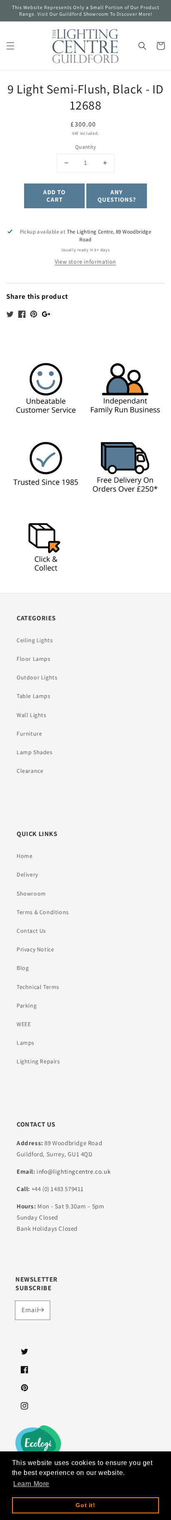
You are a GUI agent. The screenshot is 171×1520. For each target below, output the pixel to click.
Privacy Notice (35, 949)
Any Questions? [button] (117, 195)
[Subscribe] (41, 1310)
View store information (85, 261)
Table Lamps (34, 696)
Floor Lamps (34, 658)
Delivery (27, 874)
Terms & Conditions (43, 912)
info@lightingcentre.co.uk (73, 1171)
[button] (10, 46)
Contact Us (31, 930)
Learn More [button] (31, 1483)
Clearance (30, 770)
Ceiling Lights (35, 640)
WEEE (24, 1024)
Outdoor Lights (37, 677)
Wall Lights (31, 715)
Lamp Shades (35, 752)
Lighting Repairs (38, 1061)
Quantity (85, 146)
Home (24, 856)
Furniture (29, 733)
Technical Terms (38, 987)
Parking (27, 1005)
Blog (23, 968)
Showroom (31, 893)
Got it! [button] (85, 1505)
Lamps (25, 1042)
